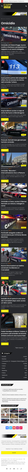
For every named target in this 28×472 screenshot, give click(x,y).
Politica (4, 372)
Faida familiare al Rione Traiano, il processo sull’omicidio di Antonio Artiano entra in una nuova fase (14, 333)
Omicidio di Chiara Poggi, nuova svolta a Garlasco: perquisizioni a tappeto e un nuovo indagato (13, 47)
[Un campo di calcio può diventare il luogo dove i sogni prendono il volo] (14, 415)
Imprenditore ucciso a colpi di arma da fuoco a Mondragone (12, 112)
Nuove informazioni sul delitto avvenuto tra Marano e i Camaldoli (12, 268)
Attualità (4, 356)
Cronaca (4, 363)
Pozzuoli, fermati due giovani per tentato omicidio (13, 141)
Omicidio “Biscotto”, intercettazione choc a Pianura (13, 172)
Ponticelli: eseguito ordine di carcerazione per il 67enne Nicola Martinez (13, 235)
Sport (3, 377)
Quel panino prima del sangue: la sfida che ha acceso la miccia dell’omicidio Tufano (14, 80)
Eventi (3, 368)
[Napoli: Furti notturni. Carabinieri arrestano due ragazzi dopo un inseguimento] (14, 410)
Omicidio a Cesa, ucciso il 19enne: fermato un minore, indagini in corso (14, 203)
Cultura (4, 365)
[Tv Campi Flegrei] (8, 6)
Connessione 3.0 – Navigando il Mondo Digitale (13, 361)
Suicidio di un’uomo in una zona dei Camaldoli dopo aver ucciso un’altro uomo (13, 301)
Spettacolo (4, 375)
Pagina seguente (19, 347)
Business (4, 358)
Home (3, 18)
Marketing (4, 370)
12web (15, 460)
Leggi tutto (4, 57)
